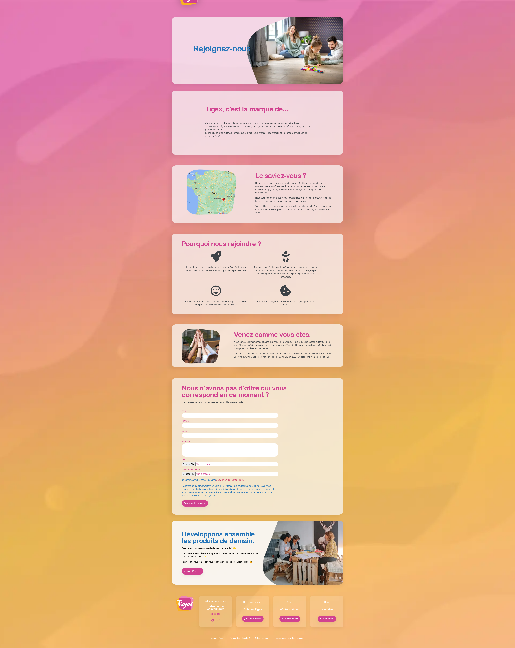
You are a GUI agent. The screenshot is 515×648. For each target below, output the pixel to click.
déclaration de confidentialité (230, 480)
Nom (184, 411)
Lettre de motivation (191, 470)
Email (184, 431)
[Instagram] (218, 620)
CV (183, 460)
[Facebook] (212, 620)
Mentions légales (217, 638)
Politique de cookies (263, 638)
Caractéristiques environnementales (290, 638)
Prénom (185, 421)
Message (186, 441)
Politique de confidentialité (239, 638)
